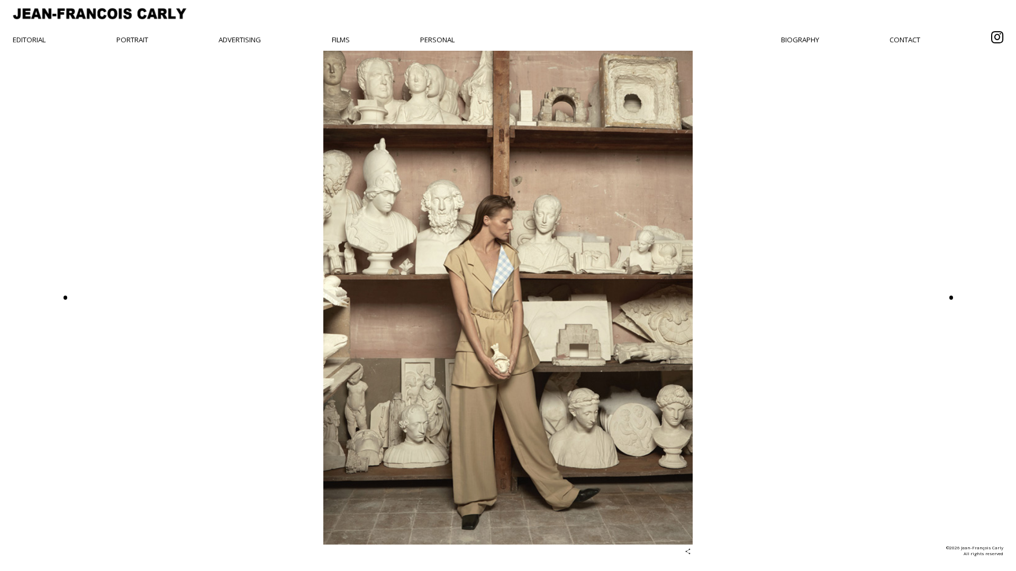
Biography (800, 39)
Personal (437, 39)
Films (341, 39)
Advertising (240, 39)
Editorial (29, 39)
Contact (905, 39)
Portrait (132, 39)
